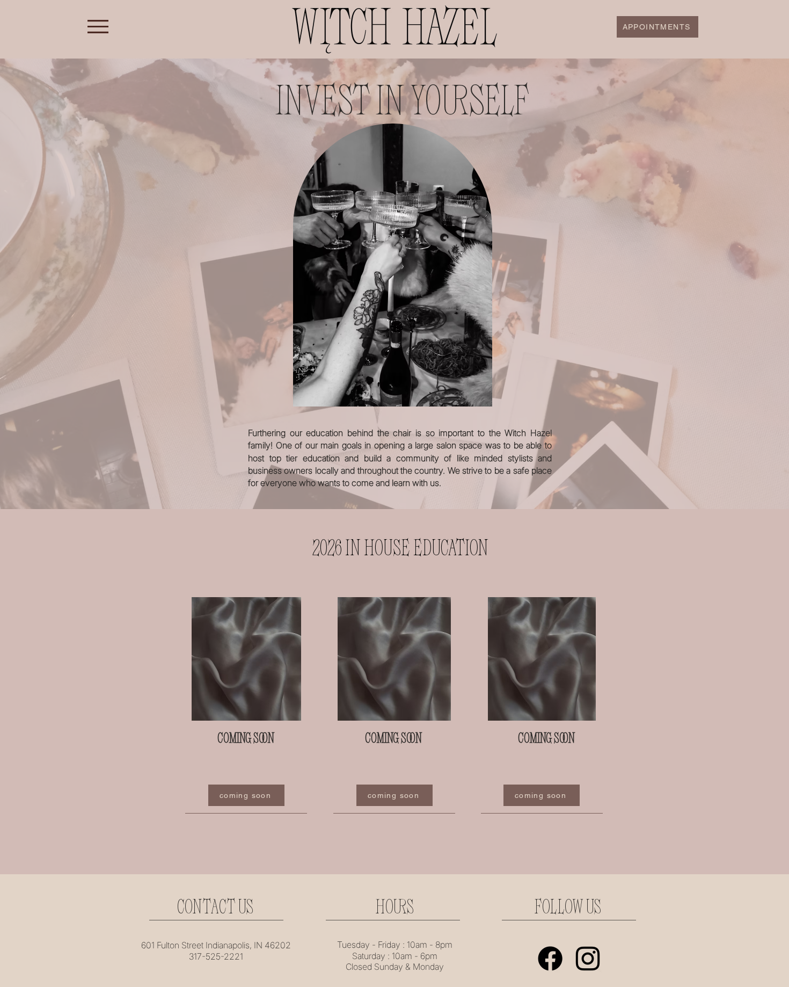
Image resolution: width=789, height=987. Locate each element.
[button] (97, 26)
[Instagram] (588, 958)
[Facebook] (550, 958)
